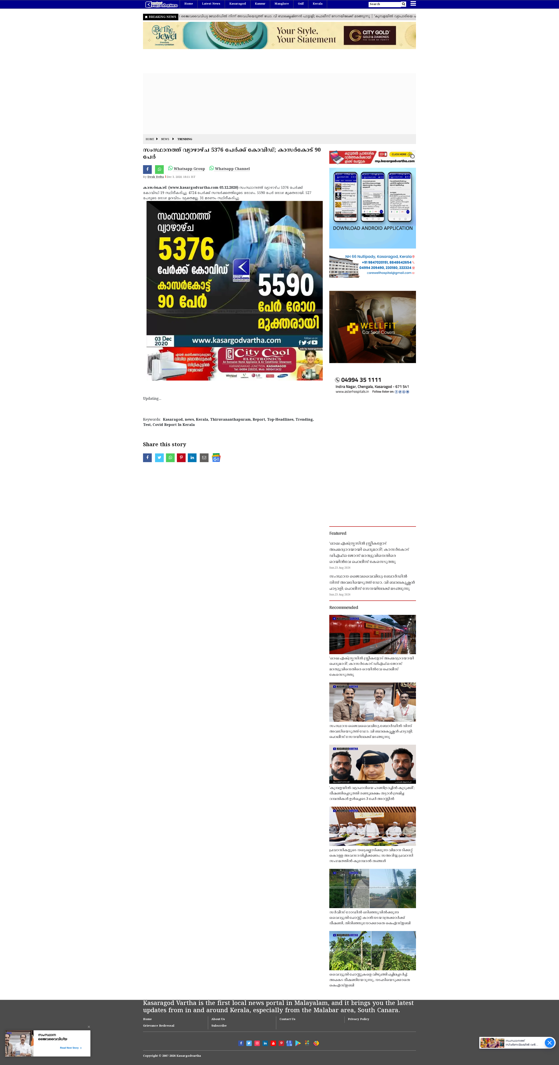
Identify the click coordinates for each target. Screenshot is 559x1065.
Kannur (260, 4)
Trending (184, 139)
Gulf (301, 4)
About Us (218, 1019)
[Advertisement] (274, 103)
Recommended (343, 607)
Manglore (281, 4)
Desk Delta (155, 177)
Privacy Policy (358, 1019)
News (165, 139)
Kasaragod (237, 4)
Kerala (318, 4)
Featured (337, 533)
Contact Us (287, 1019)
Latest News (211, 4)
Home (188, 4)
